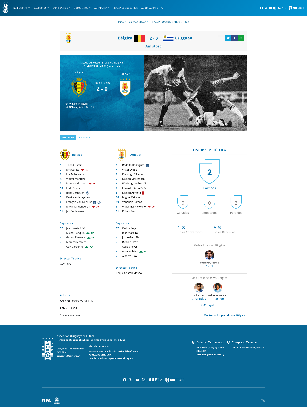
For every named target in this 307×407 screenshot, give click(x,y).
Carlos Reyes (130, 246)
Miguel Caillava (131, 197)
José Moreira (130, 233)
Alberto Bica (129, 256)
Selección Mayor (137, 21)
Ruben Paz (128, 211)
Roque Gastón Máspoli (129, 273)
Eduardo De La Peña (134, 188)
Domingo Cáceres (132, 174)
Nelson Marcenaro (133, 179)
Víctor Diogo (129, 169)
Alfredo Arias (130, 251)
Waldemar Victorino (134, 206)
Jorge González (131, 237)
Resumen (68, 137)
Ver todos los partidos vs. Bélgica (224, 315)
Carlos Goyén (130, 228)
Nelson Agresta (131, 193)
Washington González (135, 183)
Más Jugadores (209, 305)
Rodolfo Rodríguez (133, 165)
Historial (85, 137)
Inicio (121, 21)
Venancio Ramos (132, 202)
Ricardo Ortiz (130, 242)
